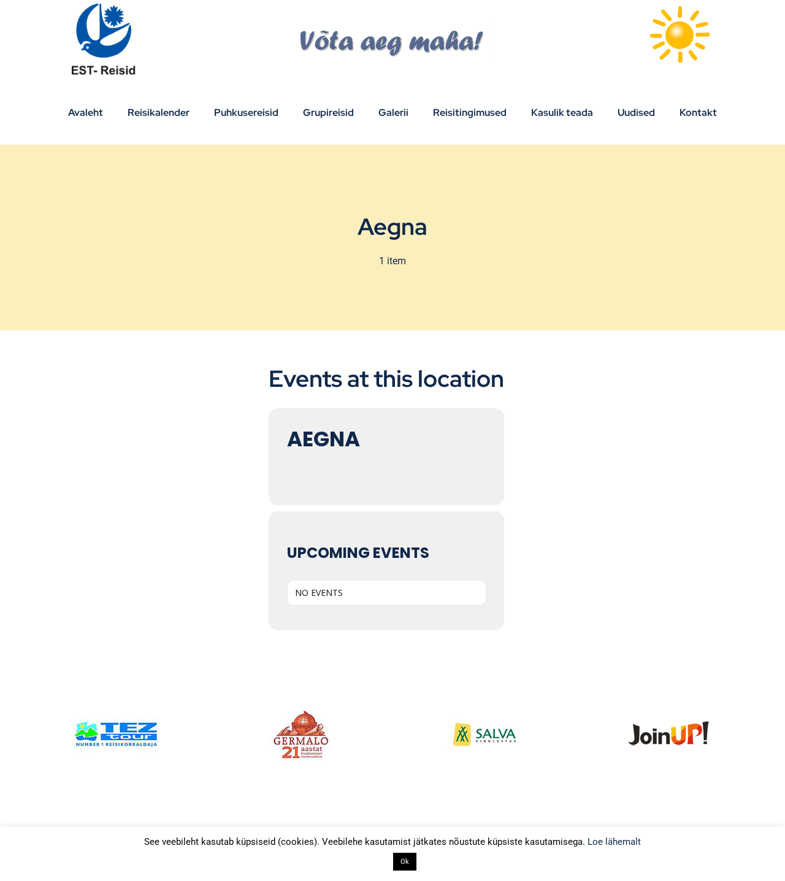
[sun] (679, 7)
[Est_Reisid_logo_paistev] (105, 7)
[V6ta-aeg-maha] (392, 26)
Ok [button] (404, 862)
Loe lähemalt (614, 841)
